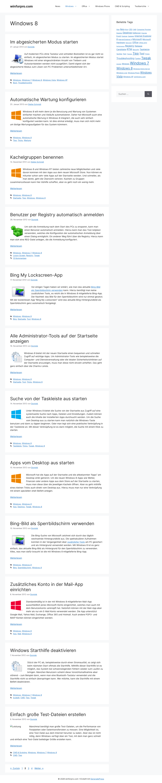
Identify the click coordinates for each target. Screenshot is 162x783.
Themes (129, 54)
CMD (23, 698)
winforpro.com (21, 6)
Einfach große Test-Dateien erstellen (48, 714)
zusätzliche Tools (76, 542)
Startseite (17, 198)
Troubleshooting (25, 83)
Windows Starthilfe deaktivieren (43, 650)
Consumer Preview (144, 29)
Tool (29, 319)
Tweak (37, 255)
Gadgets (131, 36)
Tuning (138, 58)
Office (84, 6)
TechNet (119, 54)
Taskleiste (17, 446)
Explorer (124, 36)
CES (130, 29)
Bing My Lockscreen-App (36, 275)
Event (118, 36)
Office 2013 (143, 43)
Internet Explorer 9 (125, 39)
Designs (119, 33)
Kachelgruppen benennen (36, 157)
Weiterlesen (16, 73)
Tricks (20, 140)
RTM (129, 49)
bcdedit (16, 698)
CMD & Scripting (122, 6)
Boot (15, 83)
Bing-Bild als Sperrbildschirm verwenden (52, 523)
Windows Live (121, 73)
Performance (120, 46)
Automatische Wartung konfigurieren (48, 99)
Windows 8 (37, 80)
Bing (15, 319)
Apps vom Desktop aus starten (42, 462)
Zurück (15, 768)
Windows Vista (49, 80)
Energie (144, 33)
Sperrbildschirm (24, 568)
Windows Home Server (141, 69)
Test (124, 54)
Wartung (27, 140)
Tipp (15, 140)
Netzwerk (129, 43)
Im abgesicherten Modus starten (44, 41)
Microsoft (137, 39)
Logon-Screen (19, 255)
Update (118, 64)
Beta (122, 29)
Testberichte (140, 6)
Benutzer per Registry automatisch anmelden (57, 214)
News (57, 6)
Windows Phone (102, 6)
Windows (69, 6)
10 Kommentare (19, 258)
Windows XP (62, 80)
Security (136, 50)
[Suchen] (148, 94)
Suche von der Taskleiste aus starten (48, 398)
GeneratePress (97, 779)
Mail (19, 634)
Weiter (39, 768)
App (15, 507)
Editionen (137, 33)
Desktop (21, 507)
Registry (29, 255)
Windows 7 (26, 80)
